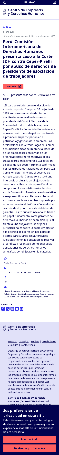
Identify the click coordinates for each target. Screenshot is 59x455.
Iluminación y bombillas (13, 272)
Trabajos (24, 341)
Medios (35, 341)
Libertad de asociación (12, 291)
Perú (6, 282)
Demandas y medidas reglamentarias (34, 297)
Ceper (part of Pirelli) (18, 263)
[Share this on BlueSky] (17, 309)
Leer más (11, 86)
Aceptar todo (29, 439)
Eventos (12, 341)
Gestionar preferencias (29, 448)
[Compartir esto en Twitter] (8, 309)
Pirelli (6, 263)
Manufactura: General (32, 272)
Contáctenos (28, 344)
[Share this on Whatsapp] (3, 309)
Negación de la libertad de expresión (35, 291)
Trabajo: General (10, 294)
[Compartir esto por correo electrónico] (21, 309)
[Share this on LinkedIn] (12, 309)
